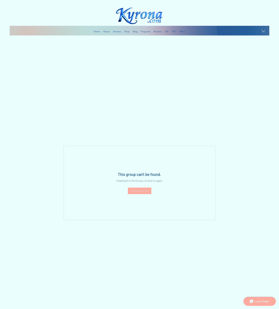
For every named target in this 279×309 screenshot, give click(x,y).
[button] (263, 30)
